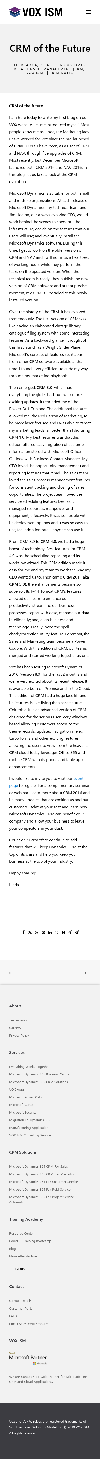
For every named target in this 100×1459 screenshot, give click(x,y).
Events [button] (20, 1269)
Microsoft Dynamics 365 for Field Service (40, 1189)
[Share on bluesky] (63, 932)
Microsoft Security (22, 1112)
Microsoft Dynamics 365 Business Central (39, 1074)
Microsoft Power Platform (28, 1097)
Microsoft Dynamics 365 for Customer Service (43, 1181)
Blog (12, 1248)
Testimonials (18, 1020)
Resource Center (21, 1233)
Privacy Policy (19, 1035)
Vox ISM (34, 72)
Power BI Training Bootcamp (30, 1241)
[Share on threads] (37, 932)
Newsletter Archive (23, 1256)
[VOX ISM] (35, 12)
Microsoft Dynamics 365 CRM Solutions (38, 1082)
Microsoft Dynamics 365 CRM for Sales (38, 1166)
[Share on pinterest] (43, 932)
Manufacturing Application (28, 1127)
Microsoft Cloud (21, 1104)
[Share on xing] (70, 932)
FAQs (13, 1316)
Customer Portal (21, 1308)
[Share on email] (77, 932)
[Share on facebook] (23, 932)
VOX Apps (17, 1089)
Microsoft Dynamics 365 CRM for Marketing (42, 1174)
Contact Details (20, 1300)
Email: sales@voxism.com (28, 1323)
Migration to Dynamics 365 (29, 1120)
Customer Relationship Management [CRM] (50, 67)
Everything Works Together (29, 1066)
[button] (88, 12)
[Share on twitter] (30, 932)
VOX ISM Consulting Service (30, 1135)
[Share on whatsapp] (57, 932)
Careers (15, 1027)
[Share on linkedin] (50, 932)
